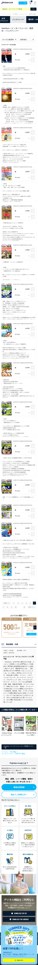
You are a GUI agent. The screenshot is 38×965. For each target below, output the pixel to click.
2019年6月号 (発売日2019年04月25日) (22, 505)
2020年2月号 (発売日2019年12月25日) (22, 206)
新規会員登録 (19, 787)
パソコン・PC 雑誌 (12, 14)
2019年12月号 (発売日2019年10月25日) (23, 284)
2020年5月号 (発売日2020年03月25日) (22, 88)
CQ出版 (11, 650)
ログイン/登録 (22, 3)
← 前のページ (6, 603)
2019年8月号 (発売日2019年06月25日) (22, 441)
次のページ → (31, 607)
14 (24, 607)
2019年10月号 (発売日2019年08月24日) (23, 362)
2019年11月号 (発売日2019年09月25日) (23, 323)
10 (15, 607)
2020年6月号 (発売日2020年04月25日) (22, 49)
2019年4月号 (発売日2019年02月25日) (22, 562)
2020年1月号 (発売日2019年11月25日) (22, 245)
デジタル (17, 60)
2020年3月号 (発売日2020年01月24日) (22, 167)
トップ (3, 14)
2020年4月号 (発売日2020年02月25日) (22, 127)
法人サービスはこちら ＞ (11, 800)
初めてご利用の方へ (19, 795)
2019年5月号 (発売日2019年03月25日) (22, 523)
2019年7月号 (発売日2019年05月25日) (22, 480)
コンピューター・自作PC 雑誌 (27, 14)
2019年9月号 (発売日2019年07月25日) (22, 402)
